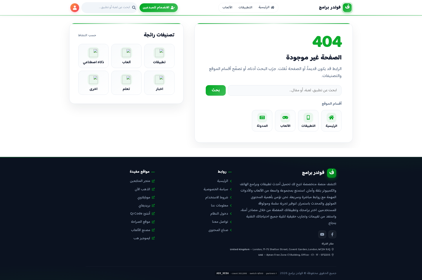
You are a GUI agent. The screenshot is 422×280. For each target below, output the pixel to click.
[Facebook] (332, 234)
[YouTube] (322, 234)
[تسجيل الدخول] (74, 7)
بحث (216, 90)
